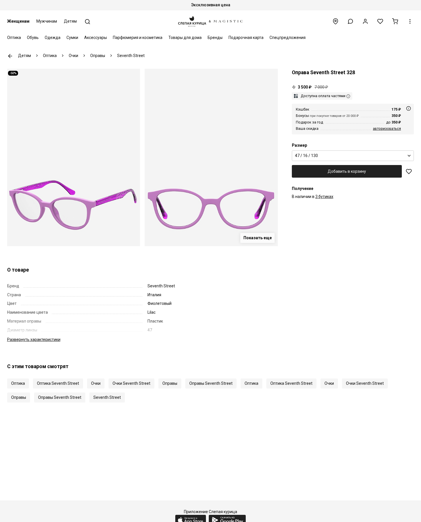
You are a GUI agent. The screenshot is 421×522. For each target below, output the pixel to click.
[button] (350, 21)
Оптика (14, 37)
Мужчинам (46, 21)
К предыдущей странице (10, 56)
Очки (96, 383)
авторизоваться (387, 128)
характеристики (33, 339)
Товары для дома (185, 37)
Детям (70, 21)
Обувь (33, 37)
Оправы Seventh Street (211, 383)
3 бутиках (324, 196)
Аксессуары (95, 37)
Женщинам (18, 21)
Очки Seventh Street (131, 383)
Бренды (215, 37)
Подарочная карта (246, 37)
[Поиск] (87, 22)
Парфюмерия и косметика (137, 37)
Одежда (52, 37)
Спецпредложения (287, 37)
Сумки (72, 37)
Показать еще (257, 238)
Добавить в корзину (347, 171)
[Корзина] (395, 21)
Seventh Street (107, 397)
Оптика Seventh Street (58, 383)
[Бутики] (335, 21)
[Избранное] (380, 21)
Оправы (169, 383)
